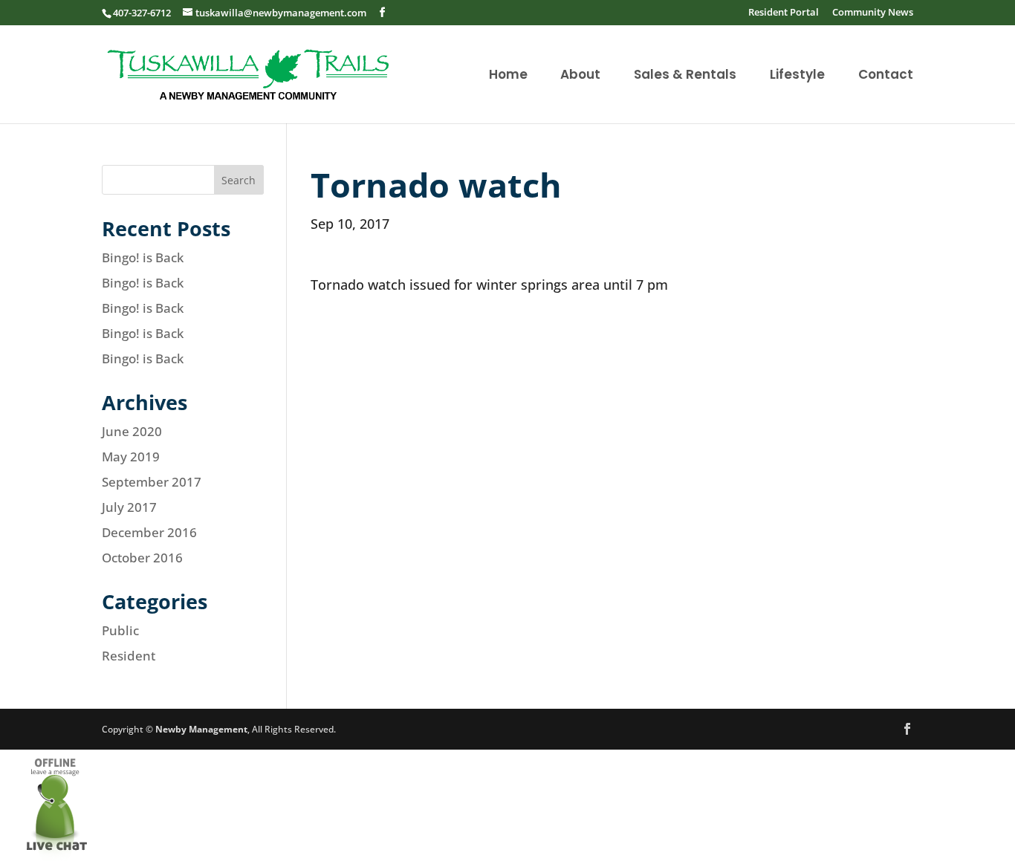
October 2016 (142, 557)
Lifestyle (797, 76)
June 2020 (132, 431)
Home (508, 76)
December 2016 (149, 532)
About (580, 76)
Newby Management (201, 729)
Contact (885, 76)
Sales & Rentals (685, 76)
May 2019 (131, 456)
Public (120, 630)
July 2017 (129, 507)
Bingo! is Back (143, 257)
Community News (872, 13)
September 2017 (151, 481)
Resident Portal (783, 13)
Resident (128, 655)
